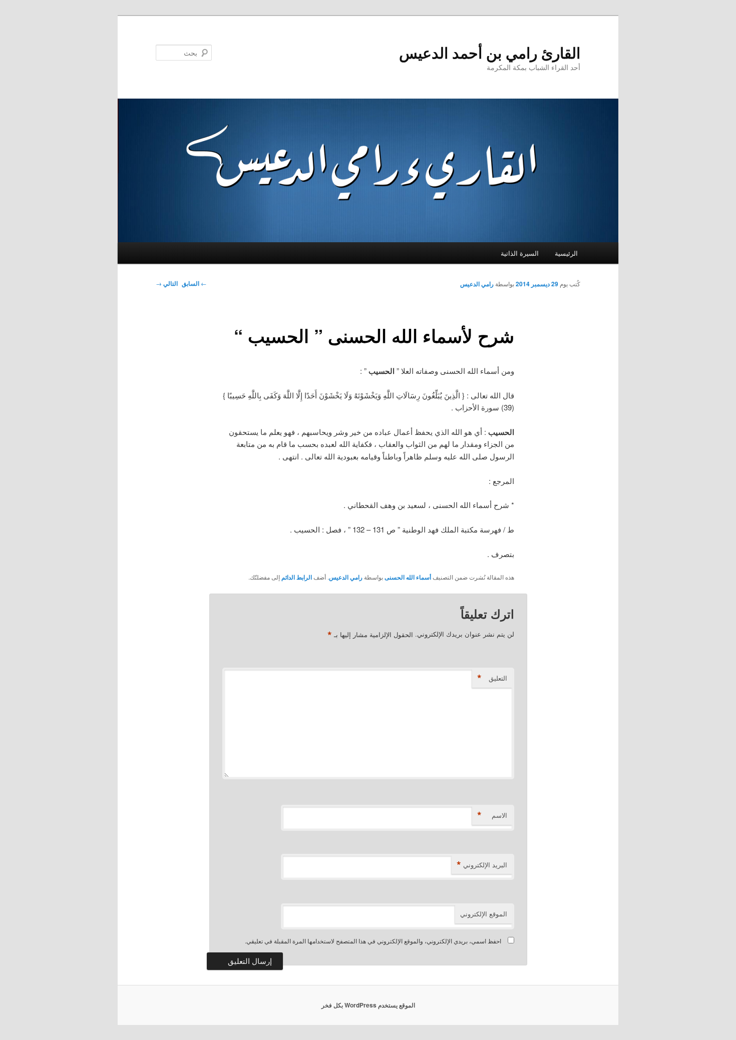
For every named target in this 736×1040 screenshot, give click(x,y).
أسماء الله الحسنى (408, 577)
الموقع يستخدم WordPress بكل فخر (368, 1004)
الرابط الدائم (296, 577)
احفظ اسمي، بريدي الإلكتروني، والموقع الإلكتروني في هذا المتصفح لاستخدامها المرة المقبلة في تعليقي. (373, 940)
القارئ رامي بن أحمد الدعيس (489, 52)
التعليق (492, 678)
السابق (194, 283)
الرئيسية (566, 253)
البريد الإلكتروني (482, 865)
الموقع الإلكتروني (483, 913)
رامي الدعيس (477, 283)
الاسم (492, 815)
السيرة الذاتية (520, 253)
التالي (167, 283)
